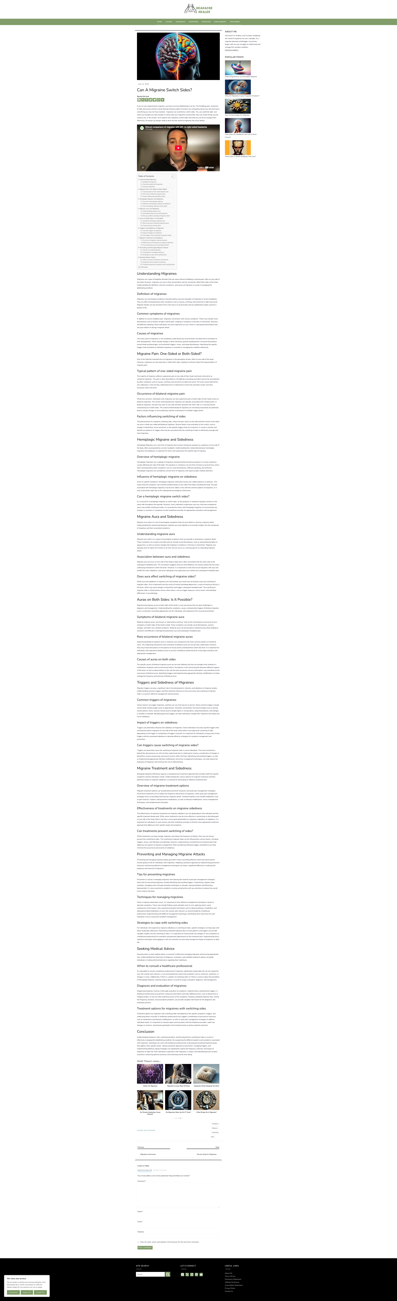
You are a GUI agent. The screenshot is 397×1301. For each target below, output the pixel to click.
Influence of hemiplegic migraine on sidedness (156, 204)
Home (159, 22)
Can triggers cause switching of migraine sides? (157, 235)
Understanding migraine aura (152, 211)
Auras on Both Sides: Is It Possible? (151, 218)
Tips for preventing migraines (152, 250)
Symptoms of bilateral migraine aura (154, 221)
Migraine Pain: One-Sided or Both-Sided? (153, 189)
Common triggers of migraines (152, 231)
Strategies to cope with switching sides (155, 255)
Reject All (27, 1292)
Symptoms (193, 22)
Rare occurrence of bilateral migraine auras (156, 223)
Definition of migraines (149, 182)
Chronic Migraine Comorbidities (178, 1112)
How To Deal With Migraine (150, 1112)
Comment (142, 1181)
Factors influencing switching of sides (154, 196)
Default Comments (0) (145, 1170)
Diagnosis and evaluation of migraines (154, 262)
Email (140, 1222)
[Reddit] (150, 100)
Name (140, 1211)
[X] (143, 100)
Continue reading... (232, 50)
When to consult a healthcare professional (155, 260)
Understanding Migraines (148, 179)
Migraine (214, 1128)
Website (141, 1232)
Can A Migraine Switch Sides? (178, 1086)
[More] (162, 100)
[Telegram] (154, 100)
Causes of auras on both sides (152, 225)
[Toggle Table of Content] (172, 176)
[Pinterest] (147, 100)
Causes (169, 22)
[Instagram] (158, 100)
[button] (139, 1091)
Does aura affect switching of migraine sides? (156, 216)
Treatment (235, 22)
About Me (228, 1273)
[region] (27, 1286)
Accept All (40, 1292)
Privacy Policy (230, 1288)
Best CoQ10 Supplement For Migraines (207, 1113)
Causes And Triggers (146, 1130)
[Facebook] (139, 100)
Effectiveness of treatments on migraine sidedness (158, 243)
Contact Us (229, 1291)
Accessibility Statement (234, 1285)
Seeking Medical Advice (147, 257)
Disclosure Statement (233, 1279)
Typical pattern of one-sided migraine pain (156, 192)
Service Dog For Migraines (150, 1086)
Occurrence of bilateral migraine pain (154, 194)
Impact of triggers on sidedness (152, 233)
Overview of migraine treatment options (155, 240)
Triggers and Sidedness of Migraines (152, 228)
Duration (206, 22)
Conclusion (144, 267)
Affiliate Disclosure (232, 1282)
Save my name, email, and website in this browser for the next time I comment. (169, 1242)
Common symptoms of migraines (153, 184)
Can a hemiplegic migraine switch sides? (155, 206)
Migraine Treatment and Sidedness (151, 238)
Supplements (220, 22)
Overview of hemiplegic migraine (153, 201)
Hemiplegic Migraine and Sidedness (151, 199)
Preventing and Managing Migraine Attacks (154, 248)
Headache (215, 1124)
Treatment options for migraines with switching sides (159, 264)
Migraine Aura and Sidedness (149, 209)
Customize (13, 1292)
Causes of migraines (149, 187)
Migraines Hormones (206, 1086)
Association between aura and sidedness (155, 213)
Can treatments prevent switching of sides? (156, 245)
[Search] (167, 1274)
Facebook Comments (160, 1170)
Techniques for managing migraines (153, 252)
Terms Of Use (230, 1276)
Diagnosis (180, 22)
